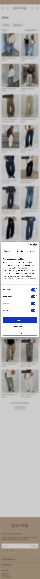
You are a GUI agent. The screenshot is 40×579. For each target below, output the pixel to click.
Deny (20, 333)
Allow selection (20, 326)
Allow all (20, 320)
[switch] (34, 296)
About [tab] (32, 251)
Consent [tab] (7, 251)
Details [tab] (20, 251)
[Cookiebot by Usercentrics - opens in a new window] (28, 244)
